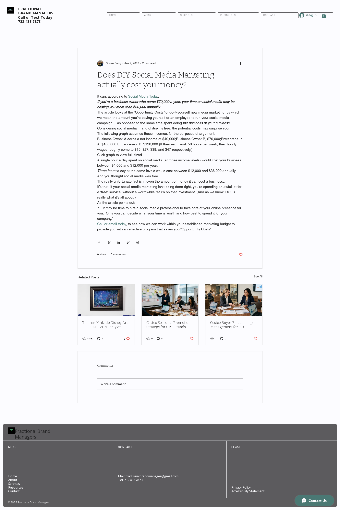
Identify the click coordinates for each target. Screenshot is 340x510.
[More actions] (240, 63)
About (12, 480)
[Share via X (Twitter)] (109, 242)
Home (12, 476)
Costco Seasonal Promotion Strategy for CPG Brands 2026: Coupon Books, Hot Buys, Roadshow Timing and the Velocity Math (169, 325)
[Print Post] (138, 242)
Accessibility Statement (247, 491)
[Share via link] (128, 242)
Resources (15, 487)
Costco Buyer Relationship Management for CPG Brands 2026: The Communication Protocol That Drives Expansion (231, 325)
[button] (324, 15)
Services (14, 483)
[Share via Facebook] (99, 242)
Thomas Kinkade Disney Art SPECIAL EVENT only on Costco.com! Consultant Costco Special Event (105, 325)
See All (258, 276)
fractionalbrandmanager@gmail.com (152, 476)
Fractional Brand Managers (32, 434)
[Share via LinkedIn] (118, 242)
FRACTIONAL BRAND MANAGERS (35, 11)
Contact (13, 491)
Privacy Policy (241, 487)
